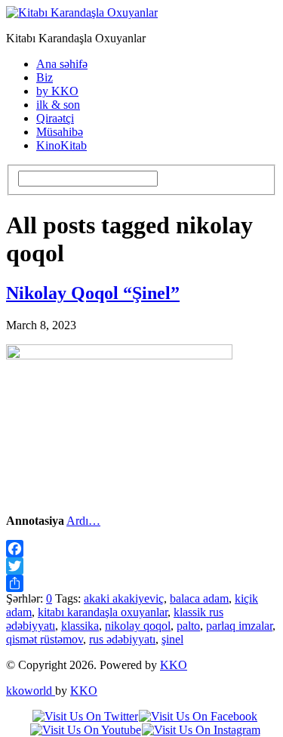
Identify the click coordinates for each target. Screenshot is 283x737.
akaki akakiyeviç (124, 598)
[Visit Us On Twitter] (85, 716)
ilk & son (58, 104)
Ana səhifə (62, 63)
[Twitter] (141, 566)
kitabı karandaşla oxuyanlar (103, 612)
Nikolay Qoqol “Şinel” (93, 293)
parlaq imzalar (239, 625)
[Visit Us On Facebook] (197, 716)
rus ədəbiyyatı (122, 639)
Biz (44, 77)
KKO (173, 664)
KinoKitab (61, 145)
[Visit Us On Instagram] (200, 729)
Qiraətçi (55, 118)
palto (188, 625)
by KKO (57, 91)
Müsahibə (59, 131)
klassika (80, 625)
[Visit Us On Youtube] (85, 729)
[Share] (141, 583)
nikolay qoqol (138, 625)
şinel (172, 639)
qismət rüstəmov (44, 639)
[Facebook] (141, 548)
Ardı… (83, 520)
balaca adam (199, 598)
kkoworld (30, 690)
